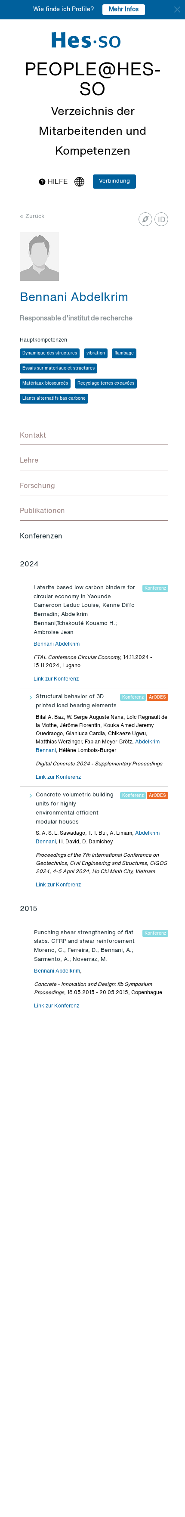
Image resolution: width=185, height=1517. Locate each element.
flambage (124, 353)
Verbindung (114, 181)
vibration (95, 353)
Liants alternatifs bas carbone (54, 398)
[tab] (94, 436)
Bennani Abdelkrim (57, 644)
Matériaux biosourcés (45, 383)
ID (162, 220)
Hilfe (57, 182)
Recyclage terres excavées (105, 383)
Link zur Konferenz (56, 679)
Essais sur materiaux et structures (58, 368)
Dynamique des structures (49, 353)
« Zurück (32, 216)
